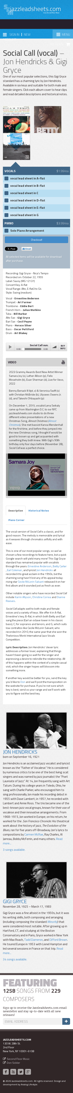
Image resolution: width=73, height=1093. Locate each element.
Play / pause (10, 347)
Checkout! (36, 240)
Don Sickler (13, 1063)
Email (28, 248)
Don (22, 682)
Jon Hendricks (44, 570)
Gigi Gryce (15, 901)
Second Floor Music (18, 1059)
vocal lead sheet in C (24, 193)
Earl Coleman (14, 570)
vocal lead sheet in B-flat (27, 186)
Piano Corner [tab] (16, 520)
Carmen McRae (33, 834)
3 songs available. (14, 849)
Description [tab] (15, 510)
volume (54, 347)
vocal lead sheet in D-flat (27, 200)
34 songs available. (15, 959)
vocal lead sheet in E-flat (27, 208)
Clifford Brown (58, 939)
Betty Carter (60, 566)
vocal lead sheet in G (24, 215)
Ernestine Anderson (39, 566)
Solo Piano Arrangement (27, 231)
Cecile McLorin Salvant (31, 582)
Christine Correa (41, 597)
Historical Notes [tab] (38, 510)
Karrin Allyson (23, 597)
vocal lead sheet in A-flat (27, 178)
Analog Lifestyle (29, 1084)
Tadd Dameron (33, 939)
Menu (64, 35)
